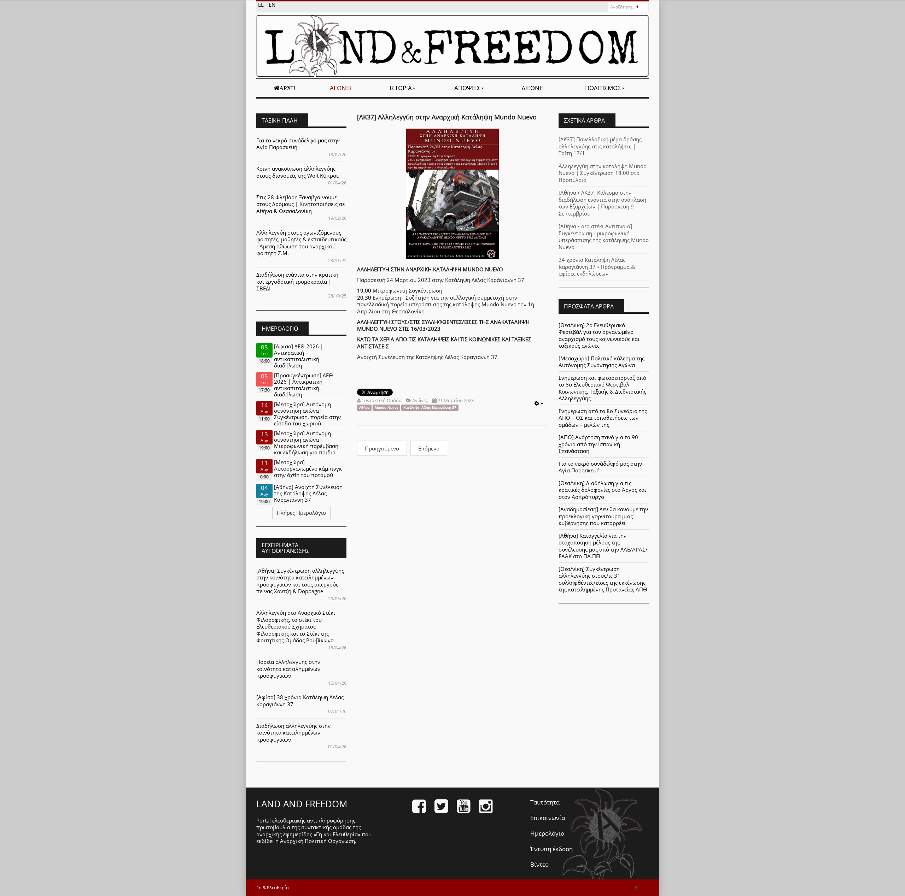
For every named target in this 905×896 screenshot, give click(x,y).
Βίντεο (539, 864)
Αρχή (287, 88)
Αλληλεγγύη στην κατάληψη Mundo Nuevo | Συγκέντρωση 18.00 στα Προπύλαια (603, 173)
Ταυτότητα (545, 802)
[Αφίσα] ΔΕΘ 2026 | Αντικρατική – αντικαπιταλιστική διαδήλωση (298, 356)
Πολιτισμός (603, 88)
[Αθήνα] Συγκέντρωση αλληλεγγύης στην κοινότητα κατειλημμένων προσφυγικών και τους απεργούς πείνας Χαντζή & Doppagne (300, 581)
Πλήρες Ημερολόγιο (301, 512)
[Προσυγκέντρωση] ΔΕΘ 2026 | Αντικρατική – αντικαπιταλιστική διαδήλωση (303, 385)
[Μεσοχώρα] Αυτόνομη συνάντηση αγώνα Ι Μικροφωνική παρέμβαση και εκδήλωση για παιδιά (306, 443)
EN (272, 4)
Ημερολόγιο (547, 833)
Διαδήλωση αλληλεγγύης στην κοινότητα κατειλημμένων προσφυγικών (293, 732)
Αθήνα (364, 407)
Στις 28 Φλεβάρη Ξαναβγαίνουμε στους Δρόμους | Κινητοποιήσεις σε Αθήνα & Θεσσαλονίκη (300, 204)
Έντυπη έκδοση (551, 849)
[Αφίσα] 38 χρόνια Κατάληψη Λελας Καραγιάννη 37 (300, 701)
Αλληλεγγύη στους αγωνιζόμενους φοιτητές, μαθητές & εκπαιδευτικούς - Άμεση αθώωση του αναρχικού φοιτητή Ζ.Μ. (301, 243)
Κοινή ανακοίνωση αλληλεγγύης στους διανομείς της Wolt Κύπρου (297, 172)
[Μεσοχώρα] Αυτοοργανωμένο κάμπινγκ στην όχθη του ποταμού (308, 468)
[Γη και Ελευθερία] (452, 46)
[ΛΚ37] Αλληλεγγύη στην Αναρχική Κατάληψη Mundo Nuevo (447, 117)
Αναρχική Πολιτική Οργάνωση (317, 840)
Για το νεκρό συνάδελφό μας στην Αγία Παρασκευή (298, 144)
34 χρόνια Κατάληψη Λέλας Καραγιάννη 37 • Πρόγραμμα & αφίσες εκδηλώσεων (597, 266)
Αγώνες (341, 88)
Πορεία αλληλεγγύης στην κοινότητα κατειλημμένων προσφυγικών (288, 668)
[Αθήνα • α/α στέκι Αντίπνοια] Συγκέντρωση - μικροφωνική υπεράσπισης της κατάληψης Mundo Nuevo (604, 236)
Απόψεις (467, 88)
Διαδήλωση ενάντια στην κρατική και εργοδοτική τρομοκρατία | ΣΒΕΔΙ (297, 281)
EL (261, 4)
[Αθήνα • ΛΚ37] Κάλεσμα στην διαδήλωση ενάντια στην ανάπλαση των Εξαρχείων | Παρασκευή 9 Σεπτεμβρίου (602, 203)
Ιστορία (401, 88)
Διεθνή (533, 88)
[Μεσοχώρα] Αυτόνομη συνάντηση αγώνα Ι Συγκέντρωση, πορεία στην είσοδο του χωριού (307, 414)
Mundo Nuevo (386, 407)
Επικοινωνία (547, 818)
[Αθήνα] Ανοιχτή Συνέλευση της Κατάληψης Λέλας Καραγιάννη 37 (308, 493)
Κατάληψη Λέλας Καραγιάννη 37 (429, 407)
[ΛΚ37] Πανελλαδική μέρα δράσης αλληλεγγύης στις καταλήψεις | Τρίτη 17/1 (600, 146)
